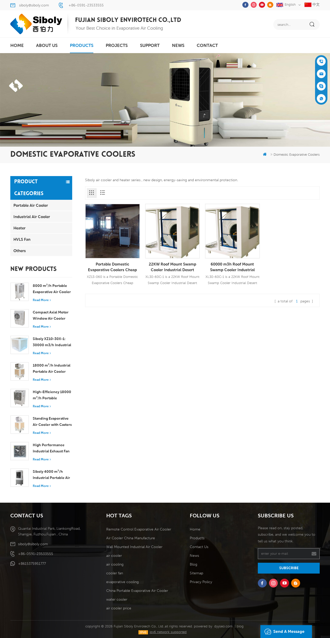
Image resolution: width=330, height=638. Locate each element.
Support (150, 45)
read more (41, 300)
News (178, 45)
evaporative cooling (122, 582)
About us (46, 45)
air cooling (114, 564)
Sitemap (196, 573)
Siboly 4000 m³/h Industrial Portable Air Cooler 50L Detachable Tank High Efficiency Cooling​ (52, 475)
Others (19, 250)
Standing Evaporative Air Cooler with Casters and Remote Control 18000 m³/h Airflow (52, 422)
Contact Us (199, 547)
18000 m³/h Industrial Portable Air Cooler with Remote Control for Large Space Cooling (51, 369)
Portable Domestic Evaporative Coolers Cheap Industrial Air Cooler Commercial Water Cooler (112, 267)
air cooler (114, 555)
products (81, 45)
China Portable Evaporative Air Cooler (137, 591)
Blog (193, 564)
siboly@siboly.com (34, 5)
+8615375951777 (32, 563)
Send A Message (288, 631)
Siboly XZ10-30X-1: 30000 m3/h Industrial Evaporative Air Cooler (52, 342)
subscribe (289, 568)
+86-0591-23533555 (86, 5)
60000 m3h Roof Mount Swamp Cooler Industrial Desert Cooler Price (232, 267)
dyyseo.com (223, 626)
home (17, 45)
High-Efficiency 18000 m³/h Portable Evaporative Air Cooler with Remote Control (52, 395)
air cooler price (118, 608)
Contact (207, 45)
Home (195, 529)
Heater (19, 228)
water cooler (116, 599)
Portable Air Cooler (30, 205)
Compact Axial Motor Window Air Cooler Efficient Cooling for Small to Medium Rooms (51, 315)
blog (240, 626)
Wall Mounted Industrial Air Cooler (134, 547)
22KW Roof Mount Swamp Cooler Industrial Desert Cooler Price (172, 267)
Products (197, 538)
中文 (315, 4)
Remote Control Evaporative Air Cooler (138, 529)
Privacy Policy (201, 582)
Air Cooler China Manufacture (130, 538)
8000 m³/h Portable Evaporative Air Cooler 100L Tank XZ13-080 (52, 289)
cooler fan (114, 573)
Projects (117, 45)
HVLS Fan (21, 239)
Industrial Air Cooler (31, 216)
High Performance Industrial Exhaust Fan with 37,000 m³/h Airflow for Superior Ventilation (51, 448)
